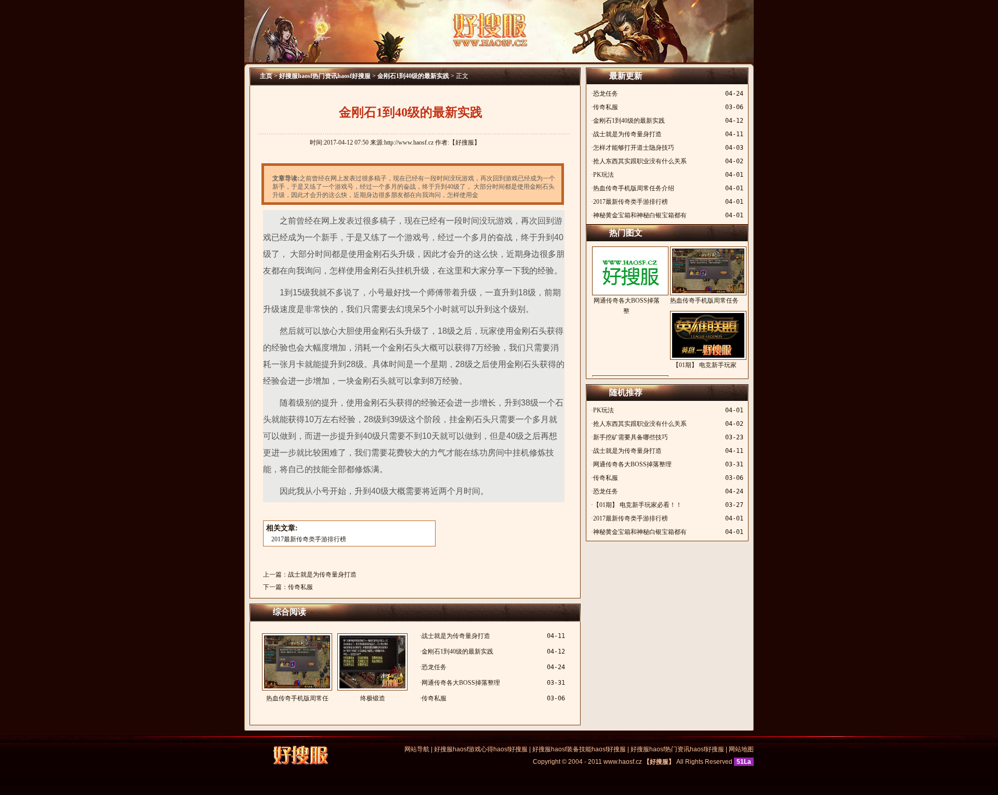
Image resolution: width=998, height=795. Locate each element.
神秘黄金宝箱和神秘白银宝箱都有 (640, 215)
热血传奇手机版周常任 (297, 698)
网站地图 (741, 749)
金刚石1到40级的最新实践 (413, 76)
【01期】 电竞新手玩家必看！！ (637, 505)
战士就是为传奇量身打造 (322, 574)
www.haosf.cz (622, 761)
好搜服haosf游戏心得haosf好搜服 (481, 749)
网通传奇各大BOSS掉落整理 (461, 682)
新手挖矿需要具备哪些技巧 (630, 437)
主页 (266, 76)
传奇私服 (300, 587)
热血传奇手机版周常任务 (704, 300)
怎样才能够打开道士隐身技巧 (633, 147)
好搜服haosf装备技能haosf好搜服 (579, 749)
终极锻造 (372, 698)
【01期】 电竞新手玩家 (705, 365)
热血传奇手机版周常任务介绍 (633, 188)
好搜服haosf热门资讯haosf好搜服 (325, 76)
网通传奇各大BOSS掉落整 (627, 306)
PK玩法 (603, 174)
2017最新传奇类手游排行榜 (308, 539)
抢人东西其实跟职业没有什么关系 (640, 161)
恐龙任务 (434, 667)
